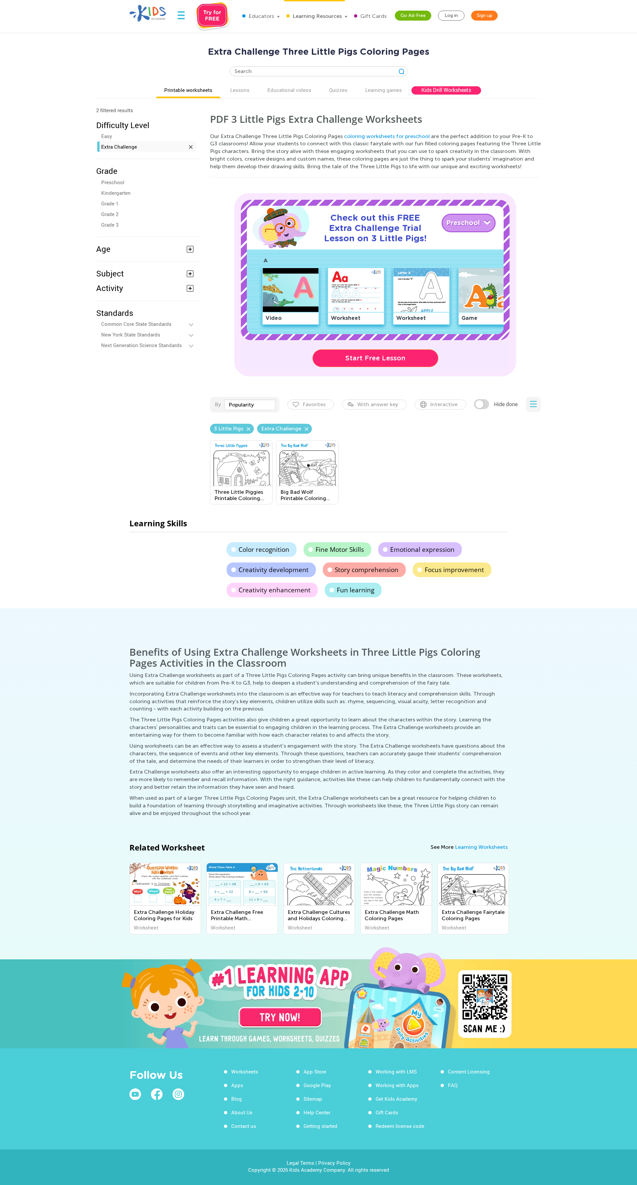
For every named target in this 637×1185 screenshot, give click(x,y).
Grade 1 (109, 203)
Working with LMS (396, 1071)
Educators (260, 16)
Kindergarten (116, 192)
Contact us (243, 1126)
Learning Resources (316, 16)
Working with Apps (397, 1085)
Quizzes (338, 90)
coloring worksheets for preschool (387, 136)
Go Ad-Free (413, 15)
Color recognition (264, 549)
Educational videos (289, 90)
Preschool (112, 182)
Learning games (383, 90)
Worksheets (244, 1071)
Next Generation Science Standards (141, 345)
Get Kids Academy (396, 1098)
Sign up (484, 15)
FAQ (453, 1085)
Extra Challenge (119, 146)
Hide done (506, 404)
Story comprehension (366, 569)
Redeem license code (400, 1126)
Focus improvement (454, 569)
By (218, 404)
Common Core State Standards (136, 324)
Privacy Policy (334, 1162)
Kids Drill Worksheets (446, 90)
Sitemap (313, 1098)
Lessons (239, 90)
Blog (236, 1098)
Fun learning (355, 590)
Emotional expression (422, 549)
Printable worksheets (188, 90)
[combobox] (249, 405)
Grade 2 (109, 214)
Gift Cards (373, 16)
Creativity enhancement (275, 590)
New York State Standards (130, 334)
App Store (315, 1071)
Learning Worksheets (481, 847)
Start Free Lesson (375, 358)
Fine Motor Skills (340, 549)
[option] (165, 898)
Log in (451, 15)
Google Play (317, 1085)
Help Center (317, 1112)
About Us (241, 1112)
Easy (106, 136)
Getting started (320, 1126)
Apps (237, 1085)
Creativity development (274, 569)
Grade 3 (109, 224)
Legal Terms (300, 1162)
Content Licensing (469, 1071)
